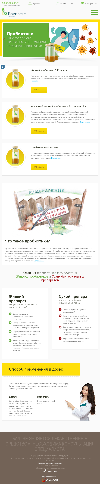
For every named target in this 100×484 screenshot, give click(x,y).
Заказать (39, 90)
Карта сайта (52, 471)
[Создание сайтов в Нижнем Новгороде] (50, 481)
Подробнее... (36, 81)
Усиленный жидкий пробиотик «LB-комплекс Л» (58, 106)
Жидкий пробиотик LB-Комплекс (49, 70)
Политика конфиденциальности (50, 463)
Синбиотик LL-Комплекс (44, 147)
